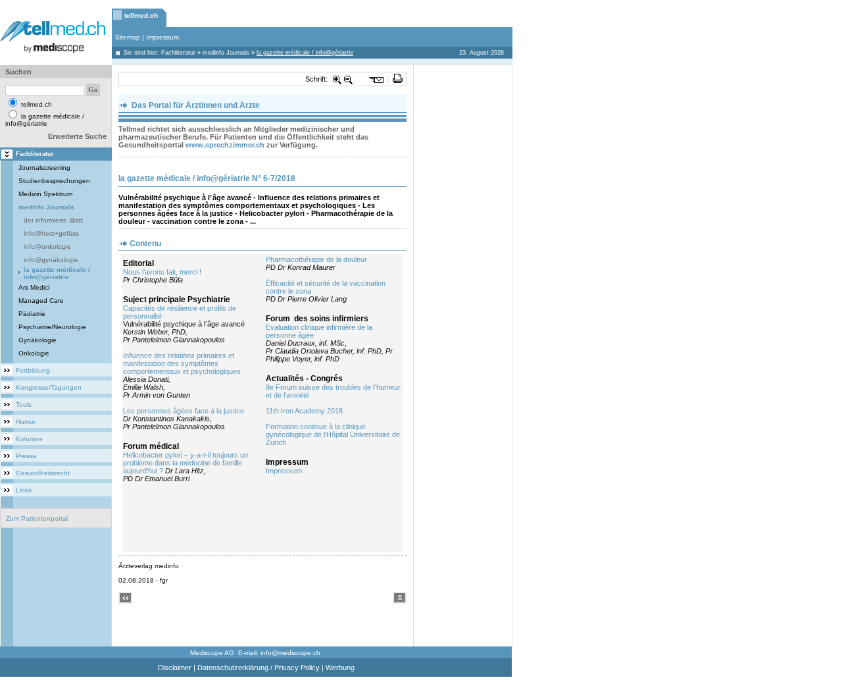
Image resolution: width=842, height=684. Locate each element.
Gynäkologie (37, 340)
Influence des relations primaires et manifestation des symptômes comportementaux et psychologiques (182, 363)
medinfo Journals (226, 52)
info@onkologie (47, 246)
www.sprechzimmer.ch (225, 145)
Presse (26, 456)
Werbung (340, 667)
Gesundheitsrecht (43, 473)
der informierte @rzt (53, 220)
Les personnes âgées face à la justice (183, 411)
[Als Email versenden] (377, 79)
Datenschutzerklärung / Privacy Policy (258, 667)
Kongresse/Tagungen (49, 387)
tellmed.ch (141, 15)
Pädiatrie (31, 313)
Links (24, 490)
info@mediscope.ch (290, 652)
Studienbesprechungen (54, 180)
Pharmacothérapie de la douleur (316, 259)
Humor (26, 421)
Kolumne (29, 438)
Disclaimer (174, 667)
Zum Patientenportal (37, 518)
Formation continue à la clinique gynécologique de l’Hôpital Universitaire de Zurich (333, 434)
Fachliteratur (178, 52)
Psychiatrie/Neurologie (52, 326)
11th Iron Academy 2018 (304, 411)
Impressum (162, 37)
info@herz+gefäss (51, 233)
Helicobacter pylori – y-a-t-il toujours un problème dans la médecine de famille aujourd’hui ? (185, 463)
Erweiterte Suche (77, 136)
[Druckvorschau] (398, 79)
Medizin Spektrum (45, 193)
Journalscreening (44, 167)
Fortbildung (33, 370)
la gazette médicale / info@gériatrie (57, 273)
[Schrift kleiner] (348, 79)
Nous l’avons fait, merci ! (162, 272)
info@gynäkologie (51, 259)
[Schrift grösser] (337, 79)
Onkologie (33, 353)
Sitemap (127, 37)
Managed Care (41, 300)
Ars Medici (33, 287)
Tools (24, 404)
